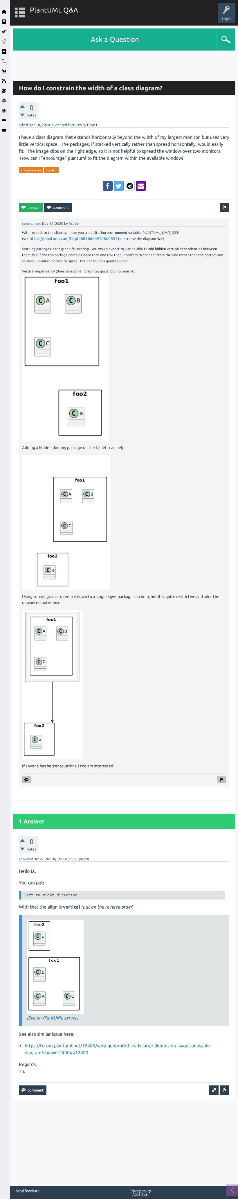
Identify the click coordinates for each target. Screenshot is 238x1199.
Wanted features (68, 125)
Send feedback (27, 1191)
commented (31, 223)
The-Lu (62, 859)
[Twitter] (119, 186)
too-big (51, 170)
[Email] (141, 186)
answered (26, 859)
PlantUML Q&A (54, 10)
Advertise (140, 1194)
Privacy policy (140, 1191)
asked (23, 125)
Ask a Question (115, 39)
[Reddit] (130, 186)
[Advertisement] (124, 64)
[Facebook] (108, 186)
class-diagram (31, 170)
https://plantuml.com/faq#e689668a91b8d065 (72, 238)
